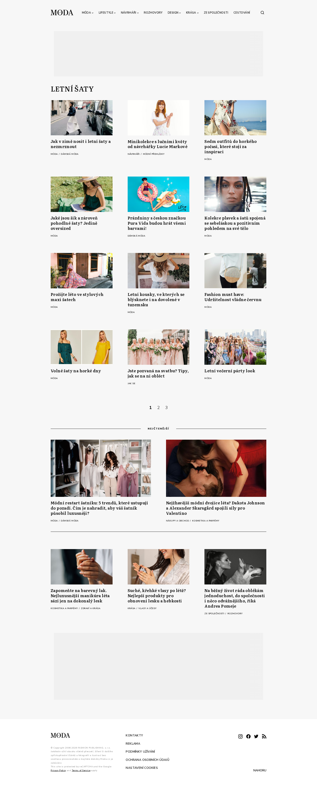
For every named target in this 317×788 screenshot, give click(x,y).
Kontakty (134, 735)
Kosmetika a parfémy (205, 520)
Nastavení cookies (142, 768)
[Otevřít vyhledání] (262, 12)
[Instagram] (240, 737)
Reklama (133, 744)
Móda (86, 13)
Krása (191, 13)
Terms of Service (81, 770)
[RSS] (264, 737)
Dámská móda (69, 154)
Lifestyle (106, 13)
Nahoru (259, 770)
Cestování (242, 13)
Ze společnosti (216, 13)
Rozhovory (153, 13)
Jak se (131, 383)
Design (173, 13)
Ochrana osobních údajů (147, 760)
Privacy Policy (58, 770)
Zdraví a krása (90, 608)
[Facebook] (248, 737)
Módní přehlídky (154, 154)
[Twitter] (256, 737)
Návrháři (128, 13)
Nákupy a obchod (178, 520)
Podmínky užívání (140, 752)
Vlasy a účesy (147, 608)
